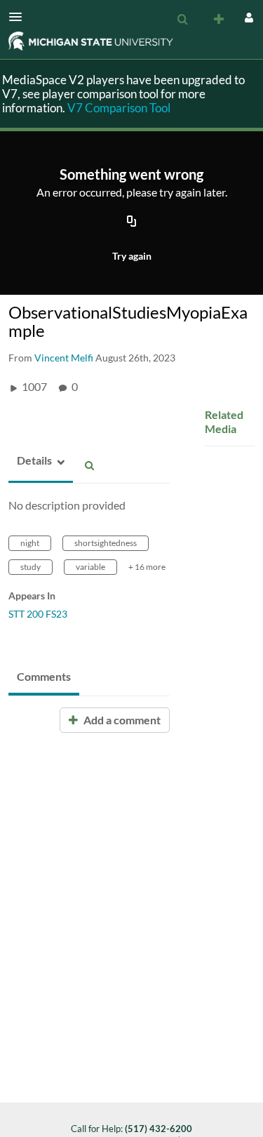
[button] (19, 17)
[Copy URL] (132, 222)
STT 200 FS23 (37, 614)
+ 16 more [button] (147, 566)
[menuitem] (182, 19)
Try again (131, 256)
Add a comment (121, 719)
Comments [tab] (44, 676)
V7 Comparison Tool (118, 107)
